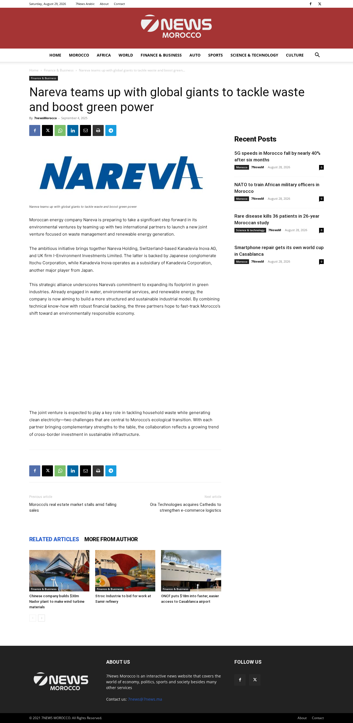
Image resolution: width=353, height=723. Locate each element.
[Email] (85, 130)
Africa (104, 55)
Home (55, 55)
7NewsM (257, 167)
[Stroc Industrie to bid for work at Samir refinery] (125, 570)
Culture (295, 55)
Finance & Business (161, 55)
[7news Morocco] (176, 28)
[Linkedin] (72, 130)
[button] (317, 55)
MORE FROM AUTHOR (111, 539)
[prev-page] (32, 618)
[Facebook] (310, 4)
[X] (319, 4)
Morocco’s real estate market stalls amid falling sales (72, 507)
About (104, 4)
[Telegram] (110, 130)
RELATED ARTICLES (54, 539)
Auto (194, 55)
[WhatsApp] (60, 130)
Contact (119, 4)
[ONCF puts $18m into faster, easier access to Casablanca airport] (191, 570)
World (126, 55)
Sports (215, 55)
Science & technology (254, 55)
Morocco (79, 55)
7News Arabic (85, 4)
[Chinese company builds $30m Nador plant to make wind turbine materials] (59, 570)
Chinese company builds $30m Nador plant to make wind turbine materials (56, 601)
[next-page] (41, 618)
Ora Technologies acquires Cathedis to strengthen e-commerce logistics (185, 507)
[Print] (98, 130)
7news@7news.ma (145, 699)
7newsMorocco (45, 118)
